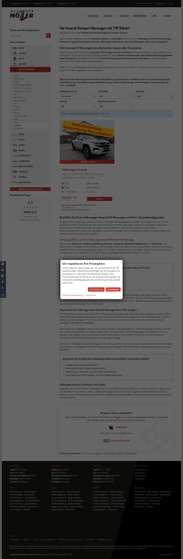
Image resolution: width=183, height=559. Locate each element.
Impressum (90, 295)
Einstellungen (113, 289)
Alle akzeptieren (96, 289)
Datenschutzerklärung (72, 295)
